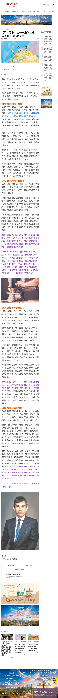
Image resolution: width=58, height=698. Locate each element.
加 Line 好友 (11, 565)
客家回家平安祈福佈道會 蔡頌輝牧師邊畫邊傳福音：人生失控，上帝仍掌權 (20, 649)
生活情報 (43, 11)
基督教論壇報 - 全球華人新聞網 (11, 4)
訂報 (44, 4)
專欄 (29, 11)
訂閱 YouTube (20, 569)
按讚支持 (29, 565)
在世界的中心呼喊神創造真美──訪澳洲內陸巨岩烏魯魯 (33, 648)
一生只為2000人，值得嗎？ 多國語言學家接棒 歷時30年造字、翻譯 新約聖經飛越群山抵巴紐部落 (6, 649)
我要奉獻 (8, 577)
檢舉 (38, 38)
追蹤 (15, 38)
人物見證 (23, 11)
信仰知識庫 (51, 11)
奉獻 (47, 4)
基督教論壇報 (15, 11)
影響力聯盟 (36, 11)
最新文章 (7, 11)
